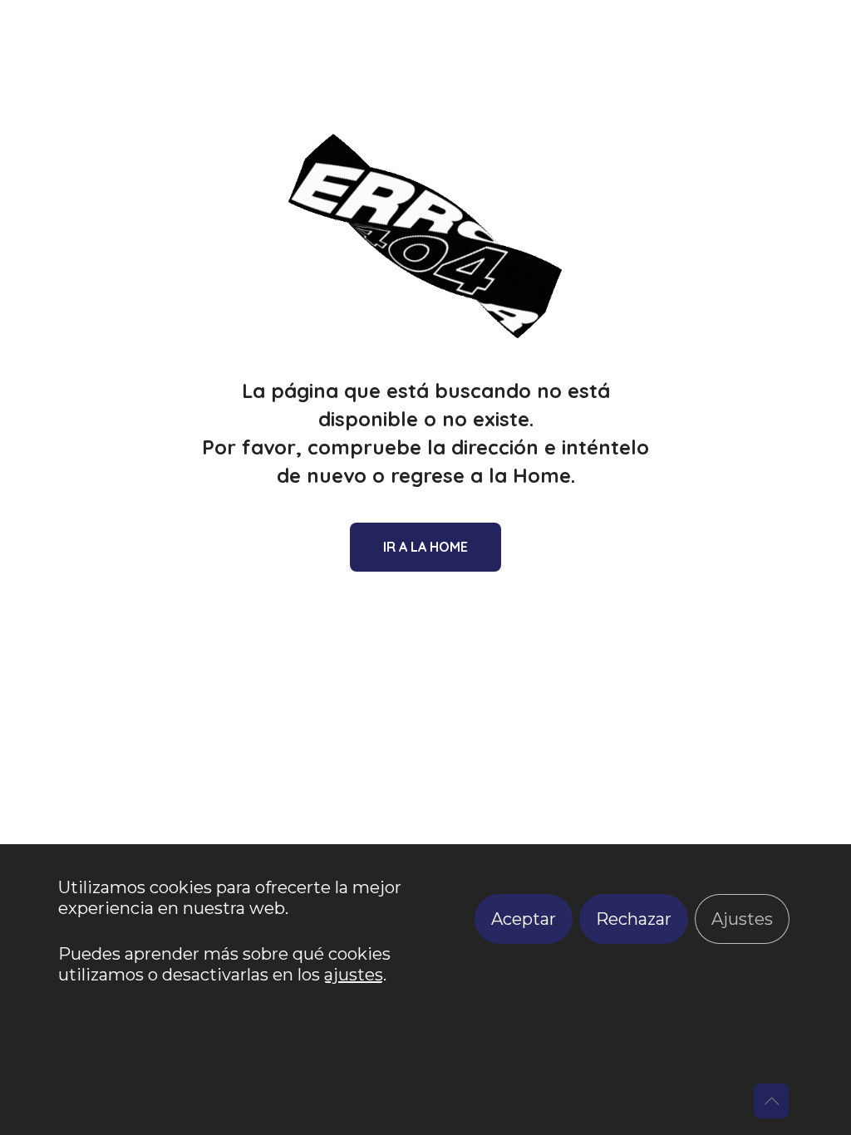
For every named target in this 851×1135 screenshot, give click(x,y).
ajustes (353, 975)
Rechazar (633, 919)
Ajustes (742, 919)
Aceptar (523, 919)
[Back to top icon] (771, 1100)
